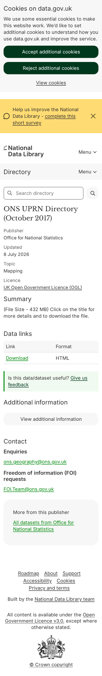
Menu (85, 152)
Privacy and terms (49, 588)
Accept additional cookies (51, 52)
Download (17, 358)
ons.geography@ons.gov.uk (35, 462)
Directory (17, 172)
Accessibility (37, 581)
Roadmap (28, 573)
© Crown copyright (51, 664)
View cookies (51, 83)
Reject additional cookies (51, 68)
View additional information (51, 419)
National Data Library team (65, 599)
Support (72, 573)
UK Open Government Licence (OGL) (43, 287)
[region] (51, 352)
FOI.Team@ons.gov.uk (29, 489)
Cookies (66, 581)
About (51, 573)
